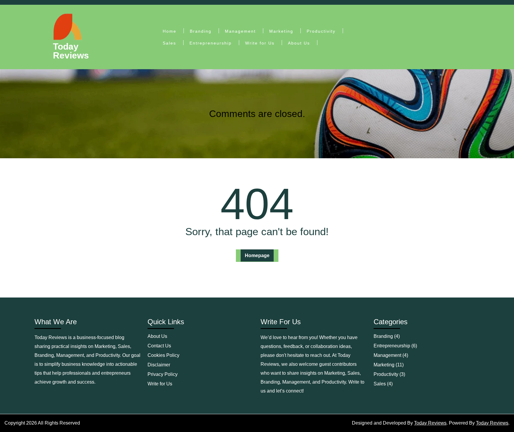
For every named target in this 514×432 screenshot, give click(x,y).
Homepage (257, 255)
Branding (200, 31)
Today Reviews (71, 51)
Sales (169, 43)
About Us (299, 43)
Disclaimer (159, 364)
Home (169, 31)
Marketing (281, 31)
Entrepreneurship (210, 43)
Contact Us (159, 345)
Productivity (321, 31)
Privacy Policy (163, 374)
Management (240, 31)
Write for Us (260, 43)
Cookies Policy (163, 355)
